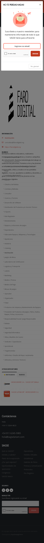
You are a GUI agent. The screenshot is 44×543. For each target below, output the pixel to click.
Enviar (35, 54)
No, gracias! (35, 66)
